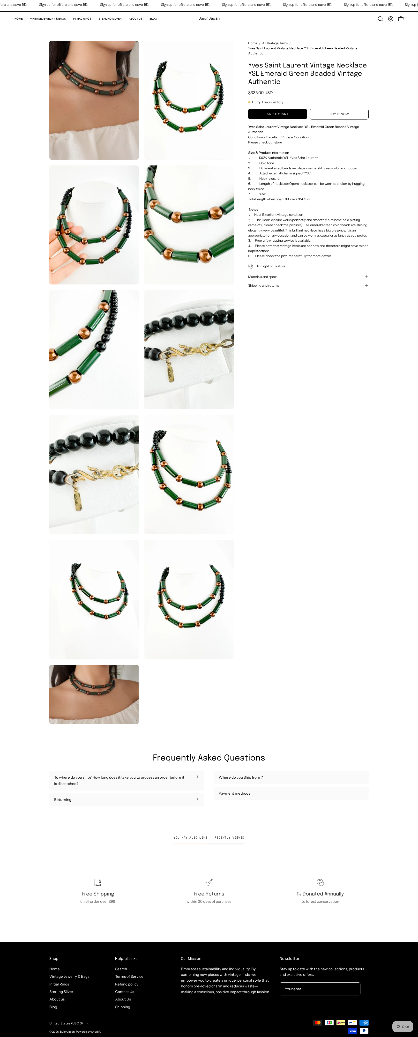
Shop (53, 959)
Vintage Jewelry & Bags (69, 976)
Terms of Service (129, 976)
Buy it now (339, 114)
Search (121, 969)
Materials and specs (262, 277)
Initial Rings (59, 984)
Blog (53, 1007)
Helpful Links (126, 959)
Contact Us (124, 991)
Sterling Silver (61, 991)
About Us (123, 999)
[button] (47, 19)
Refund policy (126, 984)
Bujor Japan (209, 19)
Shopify (96, 1032)
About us (57, 999)
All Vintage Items (275, 43)
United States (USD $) (66, 1023)
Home (252, 43)
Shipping (122, 1007)
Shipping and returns (263, 285)
